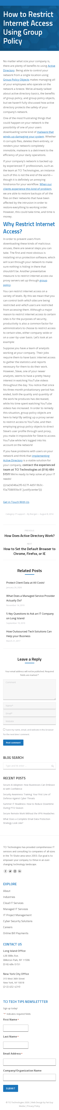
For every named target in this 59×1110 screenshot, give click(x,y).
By (32, 514)
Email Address (12, 1053)
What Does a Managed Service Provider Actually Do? (30, 598)
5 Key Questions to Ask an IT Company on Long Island (30, 616)
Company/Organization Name (22, 1070)
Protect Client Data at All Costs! (25, 582)
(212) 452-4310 (11, 987)
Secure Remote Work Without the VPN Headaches (28, 813)
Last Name (11, 1036)
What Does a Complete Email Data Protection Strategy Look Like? (26, 820)
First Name (11, 1019)
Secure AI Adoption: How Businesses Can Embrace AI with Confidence (29, 786)
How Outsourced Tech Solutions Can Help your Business (29, 634)
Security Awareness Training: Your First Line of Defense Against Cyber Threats (26, 796)
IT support (20, 514)
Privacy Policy (33, 1106)
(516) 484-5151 (11, 964)
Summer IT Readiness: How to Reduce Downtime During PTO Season (28, 805)
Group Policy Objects (16, 79)
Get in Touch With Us (16, 502)
